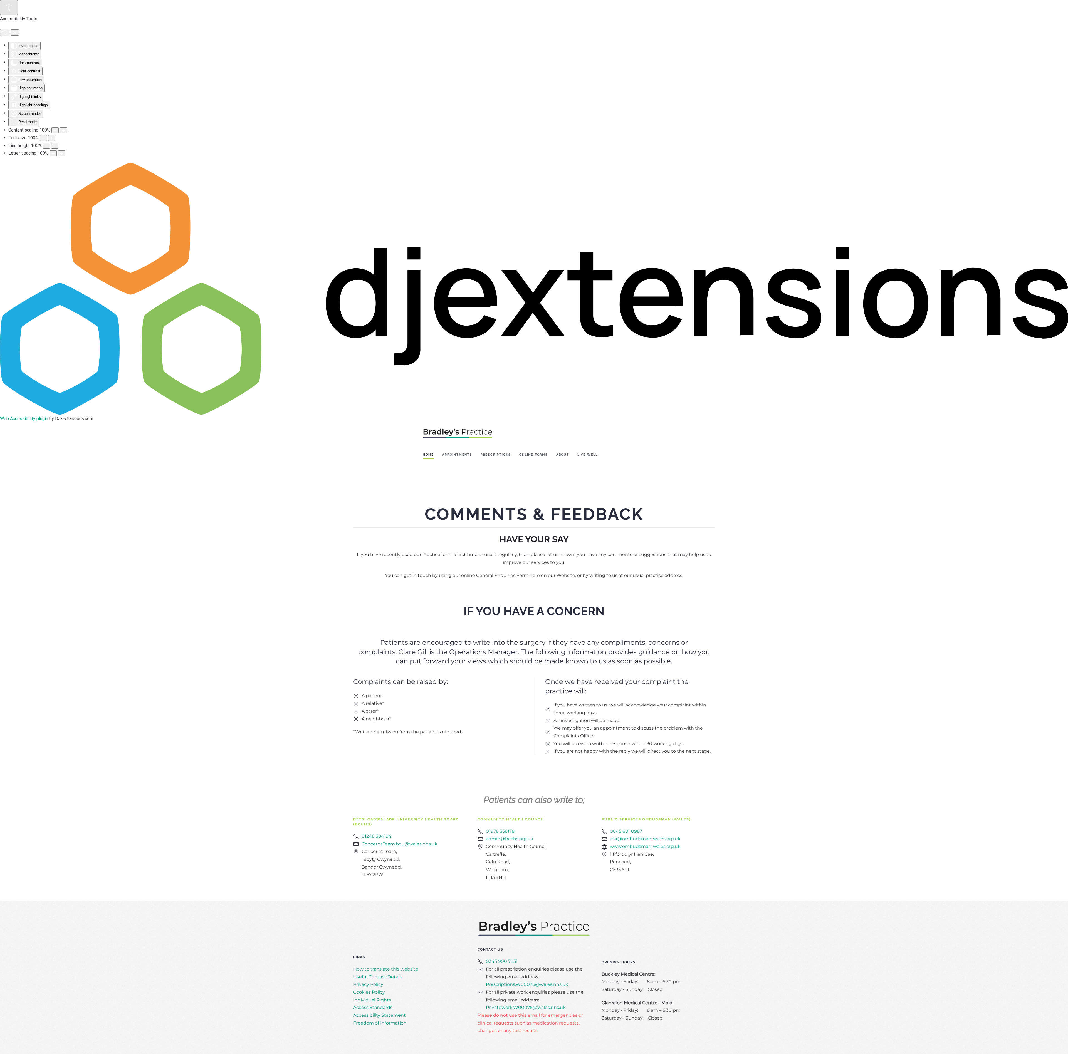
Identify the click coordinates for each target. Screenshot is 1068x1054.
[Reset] (4, 32)
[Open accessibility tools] (9, 7)
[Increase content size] (63, 130)
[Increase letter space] (61, 153)
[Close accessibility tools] (15, 32)
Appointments (457, 455)
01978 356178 (500, 831)
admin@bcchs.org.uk (509, 838)
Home (428, 455)
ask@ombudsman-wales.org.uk (645, 838)
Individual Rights (372, 1000)
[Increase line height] (54, 146)
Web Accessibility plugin (24, 418)
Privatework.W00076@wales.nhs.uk (526, 1007)
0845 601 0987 (626, 831)
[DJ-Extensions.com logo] (534, 288)
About (562, 455)
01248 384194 (377, 836)
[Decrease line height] (46, 146)
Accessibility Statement (379, 1015)
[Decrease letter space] (53, 153)
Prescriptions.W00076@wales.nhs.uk (527, 984)
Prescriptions (496, 455)
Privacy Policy (368, 984)
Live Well (587, 455)
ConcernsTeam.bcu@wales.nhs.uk (399, 844)
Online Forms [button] (533, 455)
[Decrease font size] (43, 138)
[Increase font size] (51, 138)
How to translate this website (385, 969)
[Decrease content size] (55, 130)
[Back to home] (457, 433)
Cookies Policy (369, 992)
